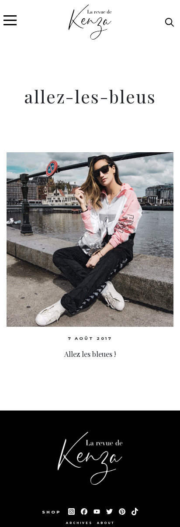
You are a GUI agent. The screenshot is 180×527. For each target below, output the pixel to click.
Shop (53, 512)
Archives (79, 523)
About (105, 523)
